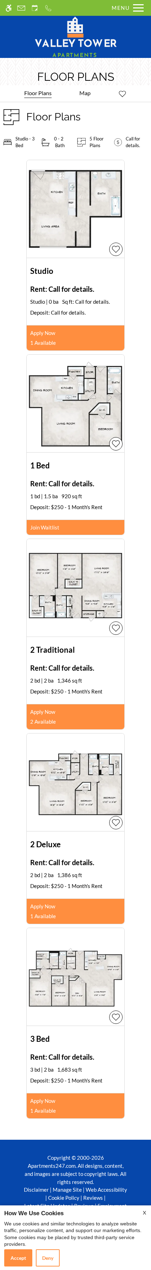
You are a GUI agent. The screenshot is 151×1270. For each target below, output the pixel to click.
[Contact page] (21, 8)
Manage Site (67, 1189)
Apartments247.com (52, 1166)
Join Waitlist (44, 527)
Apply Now (42, 333)
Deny (47, 1258)
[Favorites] (122, 93)
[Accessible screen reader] (8, 8)
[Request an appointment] (35, 8)
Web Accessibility (106, 1189)
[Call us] (48, 8)
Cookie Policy (63, 1198)
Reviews (93, 1198)
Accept (18, 1258)
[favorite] (116, 249)
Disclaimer (36, 1189)
